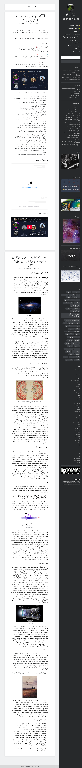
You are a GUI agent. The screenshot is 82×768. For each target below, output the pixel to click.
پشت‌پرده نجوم (76, 51)
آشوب (68, 292)
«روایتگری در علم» (76, 106)
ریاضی (79, 398)
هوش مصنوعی (77, 440)
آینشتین (72, 294)
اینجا (30, 315)
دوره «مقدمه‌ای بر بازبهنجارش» (72, 34)
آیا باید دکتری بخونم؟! (76, 139)
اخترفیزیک (65, 295)
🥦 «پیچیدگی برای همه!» (74, 28)
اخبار (79, 373)
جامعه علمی (78, 386)
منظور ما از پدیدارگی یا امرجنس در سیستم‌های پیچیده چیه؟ (71, 74)
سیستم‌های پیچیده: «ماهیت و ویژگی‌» (73, 117)
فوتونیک (78, 419)
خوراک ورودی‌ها (77, 458)
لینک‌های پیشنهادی (75, 43)
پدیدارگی (77, 349)
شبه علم (78, 409)
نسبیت (70, 340)
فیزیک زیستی (77, 426)
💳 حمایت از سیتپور (75, 25)
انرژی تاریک (77, 300)
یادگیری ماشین (69, 360)
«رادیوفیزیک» (77, 31)
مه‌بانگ (46, 588)
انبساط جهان (28, 623)
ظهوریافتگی (71, 323)
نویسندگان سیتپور (75, 49)
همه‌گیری (77, 346)
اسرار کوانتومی (77, 376)
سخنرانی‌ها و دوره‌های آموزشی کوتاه (71, 37)
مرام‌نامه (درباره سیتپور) (74, 46)
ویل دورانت (15, 673)
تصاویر (79, 384)
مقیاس (77, 334)
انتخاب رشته (76, 297)
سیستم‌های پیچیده (74, 315)
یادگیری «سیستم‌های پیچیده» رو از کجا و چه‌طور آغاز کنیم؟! (71, 120)
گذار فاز (77, 360)
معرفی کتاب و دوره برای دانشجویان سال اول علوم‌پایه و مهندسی (72, 132)
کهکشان (77, 354)
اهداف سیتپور (77, 378)
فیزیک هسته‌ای (77, 428)
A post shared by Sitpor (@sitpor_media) (29, 206)
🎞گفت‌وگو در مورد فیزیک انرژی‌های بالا (29, 19)
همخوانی (37, 490)
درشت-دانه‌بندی (76, 308)
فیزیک (70, 329)
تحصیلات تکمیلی (68, 303)
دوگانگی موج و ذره (35, 525)
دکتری (68, 308)
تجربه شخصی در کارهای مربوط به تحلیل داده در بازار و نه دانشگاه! (71, 141)
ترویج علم (75, 305)
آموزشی (79, 371)
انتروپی (68, 297)
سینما (79, 407)
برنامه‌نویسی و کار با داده (75, 380)
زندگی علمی (78, 400)
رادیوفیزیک (78, 394)
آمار (78, 295)
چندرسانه (78, 442)
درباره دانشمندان (77, 390)
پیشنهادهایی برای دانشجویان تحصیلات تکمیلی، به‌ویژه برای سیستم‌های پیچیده (71, 123)
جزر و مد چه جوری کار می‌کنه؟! (74, 113)
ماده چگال (78, 432)
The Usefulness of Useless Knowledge (25, 38)
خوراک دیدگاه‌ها (77, 460)
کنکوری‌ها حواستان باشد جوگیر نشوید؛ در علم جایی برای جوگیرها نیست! (70, 145)
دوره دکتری (78, 392)
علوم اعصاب (78, 415)
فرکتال (77, 329)
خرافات (79, 388)
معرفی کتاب (78, 434)
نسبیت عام (75, 343)
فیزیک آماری (76, 331)
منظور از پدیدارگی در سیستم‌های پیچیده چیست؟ (71, 70)
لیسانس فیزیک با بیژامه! (75, 112)
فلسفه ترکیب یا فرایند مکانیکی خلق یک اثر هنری (71, 77)
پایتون (70, 346)
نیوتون (67, 343)
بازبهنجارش (68, 300)
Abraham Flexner (42, 38)
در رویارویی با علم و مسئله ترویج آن (73, 137)
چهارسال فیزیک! (74, 93)
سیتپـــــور (70, 13)
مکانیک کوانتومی (73, 337)
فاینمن (68, 326)
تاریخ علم (78, 382)
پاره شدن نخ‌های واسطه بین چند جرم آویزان (72, 79)
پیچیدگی (76, 351)
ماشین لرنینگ (67, 331)
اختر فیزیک (78, 375)
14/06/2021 (21, 24)
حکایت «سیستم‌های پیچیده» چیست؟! (73, 115)
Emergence (76, 292)
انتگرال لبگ (75, 91)
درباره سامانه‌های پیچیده (75, 72)
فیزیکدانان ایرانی (77, 430)
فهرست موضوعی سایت (74, 40)
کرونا (68, 351)
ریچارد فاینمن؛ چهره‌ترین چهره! (74, 130)
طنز (79, 413)
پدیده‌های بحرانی (68, 349)
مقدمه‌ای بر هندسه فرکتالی (75, 128)
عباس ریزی (78, 97)
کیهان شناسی (74, 357)
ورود (79, 456)
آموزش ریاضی (77, 369)
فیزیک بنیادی (77, 425)
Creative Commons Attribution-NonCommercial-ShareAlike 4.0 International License (71, 482)
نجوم (77, 340)
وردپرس (78, 462)
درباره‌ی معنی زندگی (25, 673)
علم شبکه (76, 326)
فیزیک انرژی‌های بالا (25, 31)
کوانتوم (71, 354)
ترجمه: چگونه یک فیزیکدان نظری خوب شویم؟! (71, 88)
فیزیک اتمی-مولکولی (76, 423)
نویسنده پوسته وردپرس (34, 766)
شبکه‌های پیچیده (72, 320)
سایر (79, 401)
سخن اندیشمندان (77, 403)
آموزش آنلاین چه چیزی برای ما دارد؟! (73, 126)
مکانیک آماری (69, 334)
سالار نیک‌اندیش (29, 268)
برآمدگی (77, 303)
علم (64, 323)
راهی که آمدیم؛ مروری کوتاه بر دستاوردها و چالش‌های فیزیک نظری (29, 261)
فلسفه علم (78, 417)
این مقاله (18, 33)
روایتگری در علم (75, 311)
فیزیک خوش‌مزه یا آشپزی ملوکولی (74, 135)
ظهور (78, 323)
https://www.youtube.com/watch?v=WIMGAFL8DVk (30, 148)
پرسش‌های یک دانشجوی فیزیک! (74, 110)
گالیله (66, 357)
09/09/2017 (20, 268)
